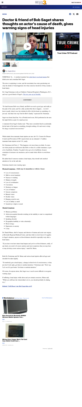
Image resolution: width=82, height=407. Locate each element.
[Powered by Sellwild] (50, 348)
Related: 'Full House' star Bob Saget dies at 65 (17, 286)
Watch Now (76, 2)
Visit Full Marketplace (47, 297)
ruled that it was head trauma (38, 77)
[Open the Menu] (2, 2)
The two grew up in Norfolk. (32, 94)
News (4, 14)
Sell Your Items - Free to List (22, 298)
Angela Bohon (11, 71)
